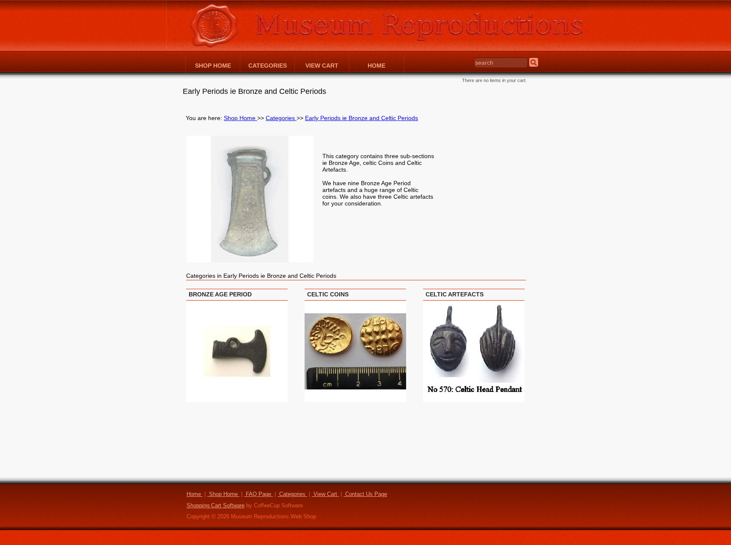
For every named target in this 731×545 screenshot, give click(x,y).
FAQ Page (258, 494)
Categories (281, 118)
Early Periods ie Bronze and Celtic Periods (361, 118)
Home (195, 494)
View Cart (325, 494)
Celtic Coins (328, 294)
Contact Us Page (365, 494)
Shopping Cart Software (216, 506)
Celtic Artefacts (455, 294)
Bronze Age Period (220, 294)
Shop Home (240, 118)
